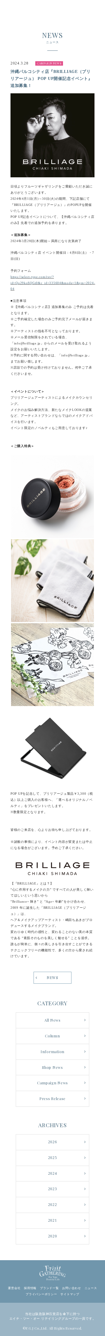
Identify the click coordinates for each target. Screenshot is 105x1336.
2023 (52, 1189)
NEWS (52, 977)
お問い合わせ (71, 1288)
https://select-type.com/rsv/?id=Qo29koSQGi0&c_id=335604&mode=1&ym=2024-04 (52, 283)
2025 (52, 1158)
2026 (52, 1142)
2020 (52, 1236)
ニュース (91, 1288)
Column (52, 1035)
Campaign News (52, 1082)
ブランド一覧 (49, 1288)
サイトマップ (69, 1294)
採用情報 (30, 1288)
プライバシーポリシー (41, 1294)
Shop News (52, 1067)
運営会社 (14, 1288)
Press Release (52, 1098)
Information (52, 1051)
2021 (52, 1220)
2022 (52, 1205)
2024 (52, 1174)
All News (52, 1020)
